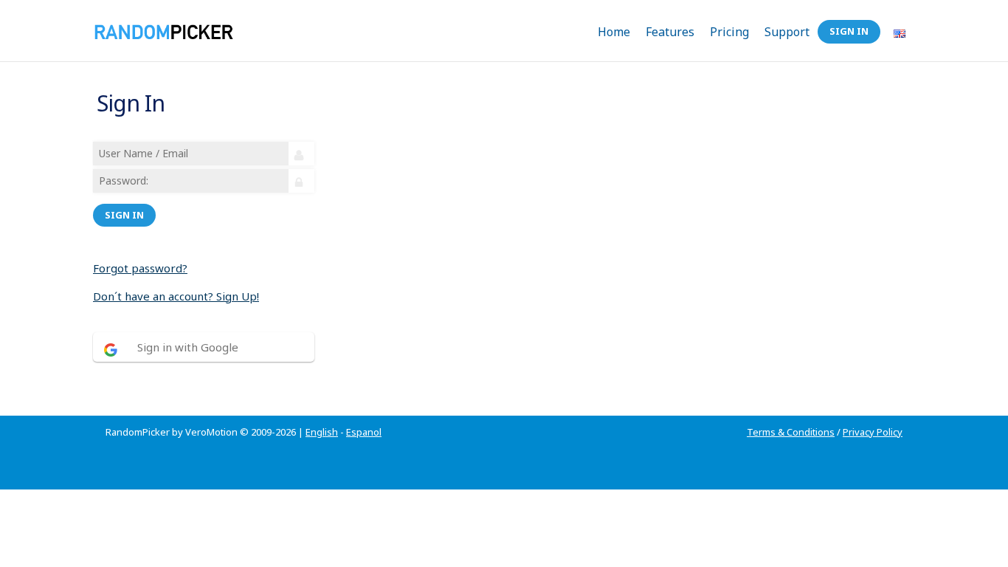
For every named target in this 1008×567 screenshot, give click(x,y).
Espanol (364, 432)
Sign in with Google (187, 347)
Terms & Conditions (791, 432)
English (321, 432)
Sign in (124, 214)
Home (614, 32)
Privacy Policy (872, 432)
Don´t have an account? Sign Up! (176, 296)
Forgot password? (140, 268)
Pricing (729, 32)
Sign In (849, 31)
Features (670, 32)
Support (786, 32)
